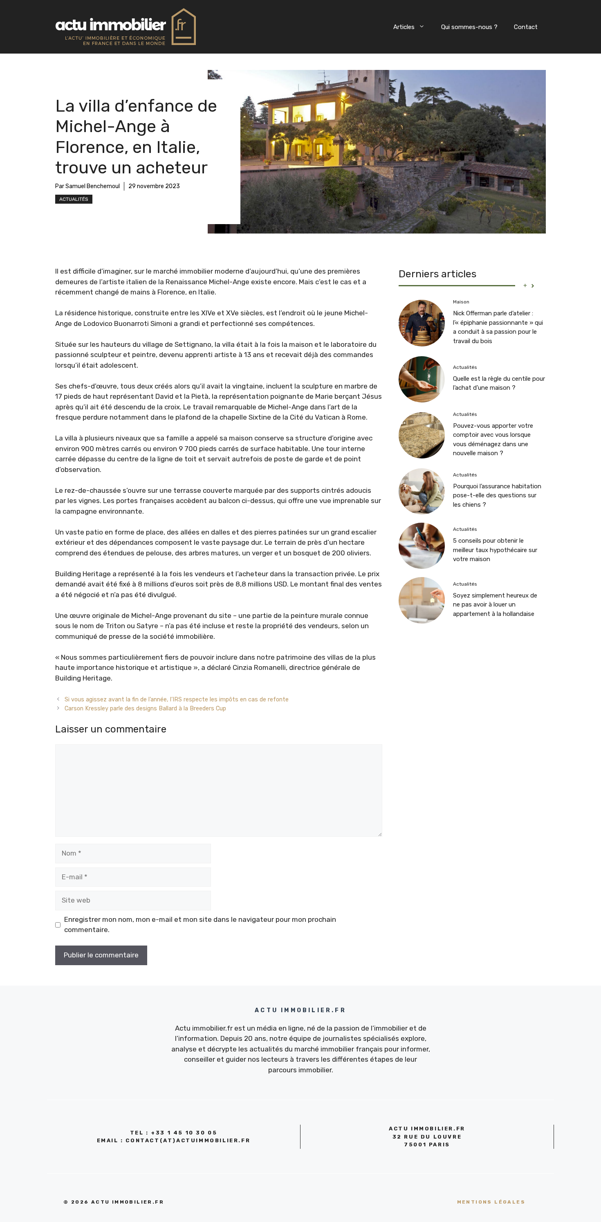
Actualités (73, 199)
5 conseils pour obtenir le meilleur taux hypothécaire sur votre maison (495, 550)
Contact (526, 27)
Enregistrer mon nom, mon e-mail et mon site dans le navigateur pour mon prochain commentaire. (200, 924)
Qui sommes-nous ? (469, 27)
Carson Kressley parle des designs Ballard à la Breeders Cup (145, 708)
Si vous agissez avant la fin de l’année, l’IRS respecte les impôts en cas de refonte (177, 699)
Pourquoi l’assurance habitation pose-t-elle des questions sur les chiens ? (497, 495)
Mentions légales (491, 1202)
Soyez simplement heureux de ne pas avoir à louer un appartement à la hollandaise (495, 605)
